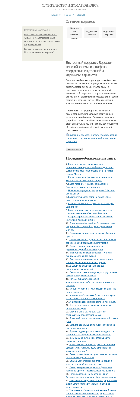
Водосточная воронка (109, 33)
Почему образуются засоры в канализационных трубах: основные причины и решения (90, 282)
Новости (69, 14)
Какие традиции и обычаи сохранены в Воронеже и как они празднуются (87, 185)
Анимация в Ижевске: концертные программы (92, 301)
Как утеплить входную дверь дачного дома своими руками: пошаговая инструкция (89, 261)
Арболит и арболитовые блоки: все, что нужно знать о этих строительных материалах (91, 297)
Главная (56, 14)
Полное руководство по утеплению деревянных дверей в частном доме (85, 247)
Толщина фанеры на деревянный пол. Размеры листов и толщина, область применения (91, 375)
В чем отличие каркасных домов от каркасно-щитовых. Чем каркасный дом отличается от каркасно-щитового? (90, 347)
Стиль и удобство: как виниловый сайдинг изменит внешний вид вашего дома (89, 362)
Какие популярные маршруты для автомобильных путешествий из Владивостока (89, 166)
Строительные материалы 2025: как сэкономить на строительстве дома (86, 313)
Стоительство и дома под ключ (70, 5)
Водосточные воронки (91, 33)
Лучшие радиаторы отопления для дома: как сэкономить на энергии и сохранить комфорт (90, 333)
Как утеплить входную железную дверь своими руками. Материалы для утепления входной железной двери (91, 384)
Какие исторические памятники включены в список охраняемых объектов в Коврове (89, 211)
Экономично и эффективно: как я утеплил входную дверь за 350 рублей (89, 254)
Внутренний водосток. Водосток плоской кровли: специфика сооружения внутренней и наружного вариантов (89, 68)
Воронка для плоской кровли (74, 33)
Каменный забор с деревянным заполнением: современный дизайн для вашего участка (91, 241)
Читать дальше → (74, 149)
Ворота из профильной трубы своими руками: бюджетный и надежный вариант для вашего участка (91, 226)
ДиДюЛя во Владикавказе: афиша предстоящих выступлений (85, 267)
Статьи (81, 14)
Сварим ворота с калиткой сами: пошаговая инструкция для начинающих (89, 218)
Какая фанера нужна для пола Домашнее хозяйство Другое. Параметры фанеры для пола (90, 369)
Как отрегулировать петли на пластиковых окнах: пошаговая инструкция (88, 198)
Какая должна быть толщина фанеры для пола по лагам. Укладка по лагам (91, 356)
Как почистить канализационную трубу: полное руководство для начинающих (91, 274)
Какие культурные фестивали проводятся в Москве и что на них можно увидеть (89, 179)
